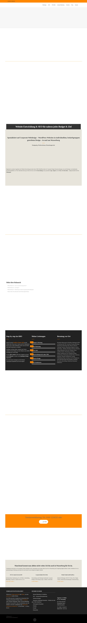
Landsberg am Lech (64, 353)
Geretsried (69, 344)
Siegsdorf (73, 347)
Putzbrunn (59, 356)
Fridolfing (75, 359)
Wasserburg (59, 345)
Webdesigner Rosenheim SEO (63, 97)
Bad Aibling (64, 361)
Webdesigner (23, 52)
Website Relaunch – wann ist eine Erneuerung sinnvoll (17, 285)
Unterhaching (60, 354)
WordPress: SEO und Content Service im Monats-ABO (67, 113)
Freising (72, 344)
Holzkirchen (68, 356)
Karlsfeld (70, 354)
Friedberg (71, 353)
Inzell (58, 359)
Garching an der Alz (70, 357)
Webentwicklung (64, 45)
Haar (74, 354)
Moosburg (77, 344)
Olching (74, 353)
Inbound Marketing (60, 4)
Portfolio (67, 4)
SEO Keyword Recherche (37, 227)
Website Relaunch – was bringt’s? (13, 287)
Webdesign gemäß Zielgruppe (63, 99)
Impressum (11, 617)
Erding (58, 353)
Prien (69, 345)
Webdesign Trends (61, 103)
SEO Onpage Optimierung (37, 221)
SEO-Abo (12, 200)
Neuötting (69, 348)
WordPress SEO (35, 225)
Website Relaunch (11, 274)
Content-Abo (10, 403)
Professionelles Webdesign (11, 496)
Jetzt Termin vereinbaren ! (43, 177)
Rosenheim (59, 361)
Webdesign (44, 4)
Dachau (62, 351)
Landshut (59, 351)
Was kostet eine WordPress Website (64, 115)
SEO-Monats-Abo (15, 207)
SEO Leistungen (36, 219)
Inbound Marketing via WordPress (40, 594)
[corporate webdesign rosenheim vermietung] (43, 157)
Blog (72, 4)
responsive (10, 111)
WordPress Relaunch (43, 247)
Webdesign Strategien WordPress (64, 101)
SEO (49, 4)
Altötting (64, 348)
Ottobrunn (77, 354)
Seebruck (75, 345)
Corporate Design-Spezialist (43, 99)
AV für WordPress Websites (63, 111)
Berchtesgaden (70, 359)
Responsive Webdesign (62, 95)
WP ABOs (53, 4)
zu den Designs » (35, 581)
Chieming (59, 347)
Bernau (71, 345)
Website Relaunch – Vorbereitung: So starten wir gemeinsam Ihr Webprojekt (21, 289)
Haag (64, 357)
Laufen (75, 350)
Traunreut (63, 347)
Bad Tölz (64, 344)
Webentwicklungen (37, 598)
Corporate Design (71, 45)
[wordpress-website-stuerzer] (18, 157)
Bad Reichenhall (63, 359)
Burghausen (76, 357)
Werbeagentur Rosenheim (38, 604)
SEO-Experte (30, 52)
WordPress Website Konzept (63, 117)
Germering (72, 351)
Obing (58, 350)
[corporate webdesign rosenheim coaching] (69, 157)
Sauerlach (64, 356)
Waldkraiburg (60, 357)
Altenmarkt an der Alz (64, 350)
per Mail (44, 521)
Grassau (77, 347)
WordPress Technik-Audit (69, 281)
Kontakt (76, 4)
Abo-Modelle (18, 500)
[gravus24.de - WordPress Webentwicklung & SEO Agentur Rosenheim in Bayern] (18, 5)
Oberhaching (65, 354)
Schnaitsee (77, 348)
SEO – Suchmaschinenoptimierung (40, 596)
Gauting (73, 356)
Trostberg (71, 350)
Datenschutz (35, 610)
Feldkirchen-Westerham (72, 361)
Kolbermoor (59, 362)
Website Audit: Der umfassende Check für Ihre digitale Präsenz (18, 291)
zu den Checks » (60, 581)
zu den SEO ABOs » (10, 581)
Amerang (73, 348)
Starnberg (60, 344)
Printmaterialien (53, 389)
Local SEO (35, 223)
